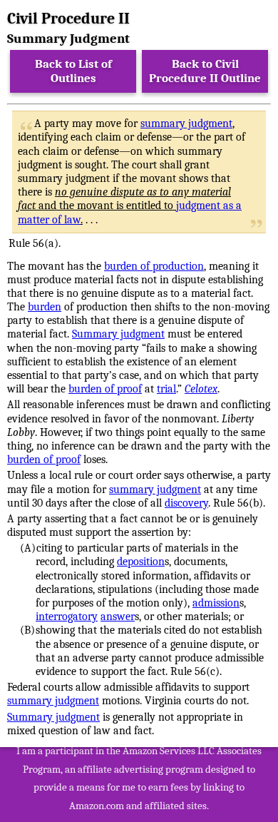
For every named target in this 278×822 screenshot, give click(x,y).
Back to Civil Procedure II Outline (205, 71)
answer (118, 616)
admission (216, 603)
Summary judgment (118, 334)
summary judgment (186, 123)
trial (166, 388)
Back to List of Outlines (73, 71)
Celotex (201, 388)
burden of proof (105, 388)
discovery (186, 503)
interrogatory (67, 616)
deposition (141, 561)
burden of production (154, 266)
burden (44, 306)
